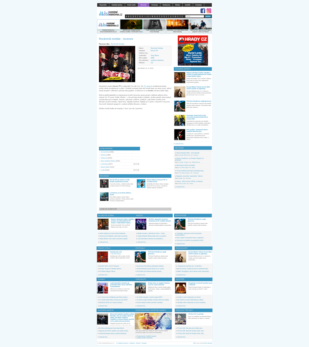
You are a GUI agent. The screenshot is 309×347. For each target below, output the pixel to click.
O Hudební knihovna (122, 343)
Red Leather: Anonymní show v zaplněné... (191, 238)
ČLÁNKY (101, 279)
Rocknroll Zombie (117, 44)
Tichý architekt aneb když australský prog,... (190, 171)
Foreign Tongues (184, 162)
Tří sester (147, 86)
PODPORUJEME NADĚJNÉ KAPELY (151, 310)
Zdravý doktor (105, 167)
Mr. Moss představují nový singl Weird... (112, 328)
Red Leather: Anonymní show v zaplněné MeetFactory (197, 130)
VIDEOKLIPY (141, 279)
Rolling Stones (196, 162)
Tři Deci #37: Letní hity (196, 314)
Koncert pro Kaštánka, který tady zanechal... (114, 236)
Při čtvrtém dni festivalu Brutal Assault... (149, 271)
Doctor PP (154, 51)
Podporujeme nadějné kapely (146, 336)
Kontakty (144, 343)
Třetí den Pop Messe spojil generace (198, 101)
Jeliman (103, 155)
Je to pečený (105, 152)
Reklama (132, 343)
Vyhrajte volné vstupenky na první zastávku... (192, 302)
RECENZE (179, 148)
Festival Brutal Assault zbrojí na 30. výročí (150, 269)
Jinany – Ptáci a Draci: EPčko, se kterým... (190, 181)
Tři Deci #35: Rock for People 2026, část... (191, 331)
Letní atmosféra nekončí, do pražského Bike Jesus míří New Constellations (121, 284)
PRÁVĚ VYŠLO (104, 248)
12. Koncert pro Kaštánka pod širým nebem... (113, 297)
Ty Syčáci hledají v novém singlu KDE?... (150, 297)
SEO (194, 343)
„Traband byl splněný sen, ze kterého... (190, 266)
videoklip (156, 31)
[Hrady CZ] (193, 50)
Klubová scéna (106, 215)
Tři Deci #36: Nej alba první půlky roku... (190, 328)
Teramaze (196, 173)
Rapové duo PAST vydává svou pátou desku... (114, 331)
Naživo (139, 215)
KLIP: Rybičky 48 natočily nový (154, 30)
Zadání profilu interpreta (145, 338)
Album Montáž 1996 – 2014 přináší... (188, 153)
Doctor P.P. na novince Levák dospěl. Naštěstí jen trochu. (120, 180)
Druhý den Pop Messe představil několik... (150, 266)
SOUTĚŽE (180, 279)
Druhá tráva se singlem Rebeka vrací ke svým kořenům (159, 284)
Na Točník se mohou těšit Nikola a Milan (190, 300)
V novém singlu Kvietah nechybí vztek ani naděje (153, 300)
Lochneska (104, 164)
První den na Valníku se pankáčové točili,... (190, 240)
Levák (103, 170)
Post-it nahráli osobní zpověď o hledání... (150, 302)
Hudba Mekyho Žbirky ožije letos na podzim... (152, 236)
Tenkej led (104, 158)
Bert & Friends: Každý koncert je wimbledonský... (193, 269)
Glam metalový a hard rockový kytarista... (113, 233)
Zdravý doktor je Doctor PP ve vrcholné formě (157, 180)
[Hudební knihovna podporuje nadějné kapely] (153, 321)
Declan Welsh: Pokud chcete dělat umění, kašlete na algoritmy (198, 87)
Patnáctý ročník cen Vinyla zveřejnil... (111, 302)
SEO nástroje (208, 343)
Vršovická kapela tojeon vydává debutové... (113, 333)
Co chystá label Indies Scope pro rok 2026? (113, 300)
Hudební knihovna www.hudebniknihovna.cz (108, 30)
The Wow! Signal (184, 167)
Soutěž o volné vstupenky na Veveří (188, 297)
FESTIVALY (140, 248)
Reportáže (180, 215)
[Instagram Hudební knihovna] (209, 11)
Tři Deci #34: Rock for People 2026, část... (191, 333)
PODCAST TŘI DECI (184, 310)
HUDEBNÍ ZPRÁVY (183, 69)
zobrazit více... (180, 144)
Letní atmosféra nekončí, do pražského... (150, 239)
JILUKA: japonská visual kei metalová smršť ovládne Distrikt (160, 220)
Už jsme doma (116, 254)
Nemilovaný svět (116, 252)
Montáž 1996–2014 (184, 155)
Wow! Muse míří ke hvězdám (185, 165)
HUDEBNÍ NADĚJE (106, 310)
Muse (193, 167)
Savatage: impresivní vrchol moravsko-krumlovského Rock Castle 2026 (197, 117)
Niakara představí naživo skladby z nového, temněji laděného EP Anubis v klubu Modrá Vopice (198, 74)
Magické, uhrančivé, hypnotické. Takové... (190, 176)
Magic (181, 178)
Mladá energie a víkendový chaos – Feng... (151, 233)
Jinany (191, 183)
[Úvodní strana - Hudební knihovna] (112, 12)
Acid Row (188, 178)
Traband (195, 155)
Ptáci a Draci (182, 183)
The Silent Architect (184, 173)
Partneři (138, 343)
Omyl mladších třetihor (108, 161)
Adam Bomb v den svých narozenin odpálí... (114, 239)
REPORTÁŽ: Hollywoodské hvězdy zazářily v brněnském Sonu (131, 30)
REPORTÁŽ (194, 30)
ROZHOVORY (182, 248)
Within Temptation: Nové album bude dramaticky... (193, 271)
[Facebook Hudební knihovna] (203, 11)
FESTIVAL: (170, 30)
